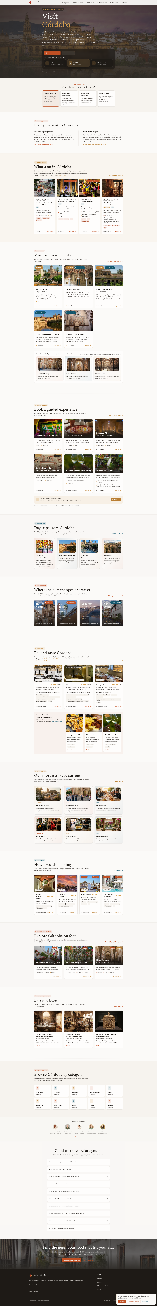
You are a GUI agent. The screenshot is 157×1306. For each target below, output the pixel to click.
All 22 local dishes (57, 721)
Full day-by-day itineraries (42, 145)
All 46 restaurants (115, 661)
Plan (90, 3)
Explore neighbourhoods (72, 1260)
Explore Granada (33, 1291)
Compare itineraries (53, 53)
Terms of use (115, 1300)
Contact (99, 1282)
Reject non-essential (134, 1301)
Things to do (69, 53)
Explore (66, 3)
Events (114, 3)
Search (99, 1289)
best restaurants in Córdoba (52, 659)
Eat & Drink (79, 3)
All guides (118, 781)
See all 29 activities (115, 415)
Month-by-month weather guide (93, 145)
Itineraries (102, 3)
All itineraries (116, 534)
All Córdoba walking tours (112, 942)
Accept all (122, 1301)
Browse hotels (88, 1260)
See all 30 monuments (114, 261)
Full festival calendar (114, 175)
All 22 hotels (117, 871)
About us (99, 1278)
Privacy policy (107, 1300)
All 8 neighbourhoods (114, 596)
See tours (114, 499)
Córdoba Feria (61, 175)
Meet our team (78, 1137)
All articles (117, 1006)
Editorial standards (102, 1286)
